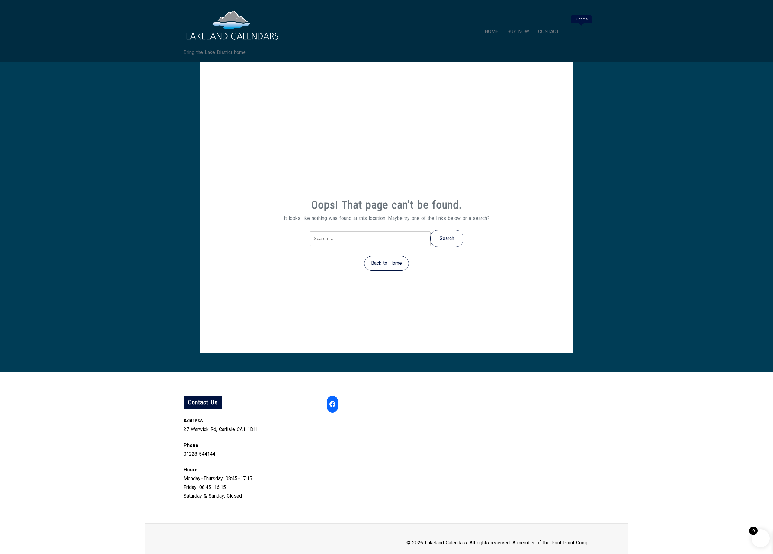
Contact (548, 31)
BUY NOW (518, 31)
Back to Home (386, 263)
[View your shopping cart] (580, 31)
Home (491, 31)
